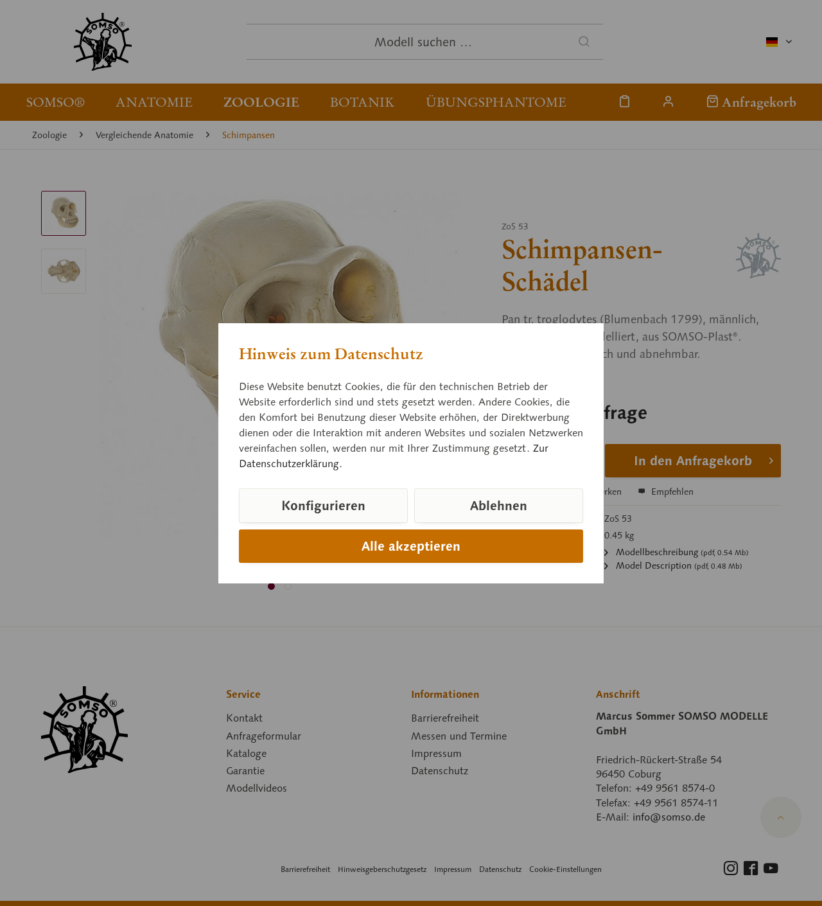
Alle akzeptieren (411, 546)
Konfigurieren (323, 505)
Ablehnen (498, 505)
